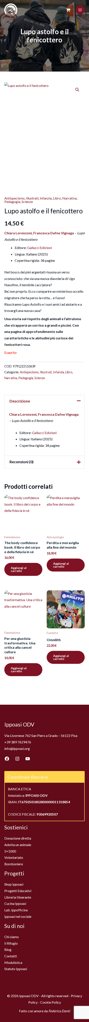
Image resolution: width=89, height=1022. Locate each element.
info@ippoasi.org (17, 748)
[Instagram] (17, 758)
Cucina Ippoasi (15, 903)
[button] (77, 90)
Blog (7, 949)
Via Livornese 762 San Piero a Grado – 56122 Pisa (40, 735)
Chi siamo (11, 937)
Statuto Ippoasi (15, 969)
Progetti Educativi (17, 891)
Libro (57, 198)
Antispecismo (14, 198)
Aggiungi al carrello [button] (19, 569)
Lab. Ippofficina (16, 910)
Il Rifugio (11, 943)
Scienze (27, 202)
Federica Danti (59, 1011)
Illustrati (32, 198)
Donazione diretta (17, 838)
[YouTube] (27, 758)
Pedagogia (12, 202)
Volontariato (13, 857)
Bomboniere (13, 864)
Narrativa (69, 198)
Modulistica (13, 962)
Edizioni (46, 248)
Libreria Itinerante (17, 897)
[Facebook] (7, 758)
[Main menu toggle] (80, 9)
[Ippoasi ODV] (10, 9)
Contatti (10, 956)
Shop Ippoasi (13, 884)
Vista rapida (23, 529)
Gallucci (33, 248)
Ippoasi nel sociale (17, 916)
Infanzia (46, 198)
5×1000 (10, 851)
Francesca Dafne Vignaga (54, 233)
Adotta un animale (17, 845)
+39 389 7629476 (17, 742)
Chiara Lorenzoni (18, 233)
